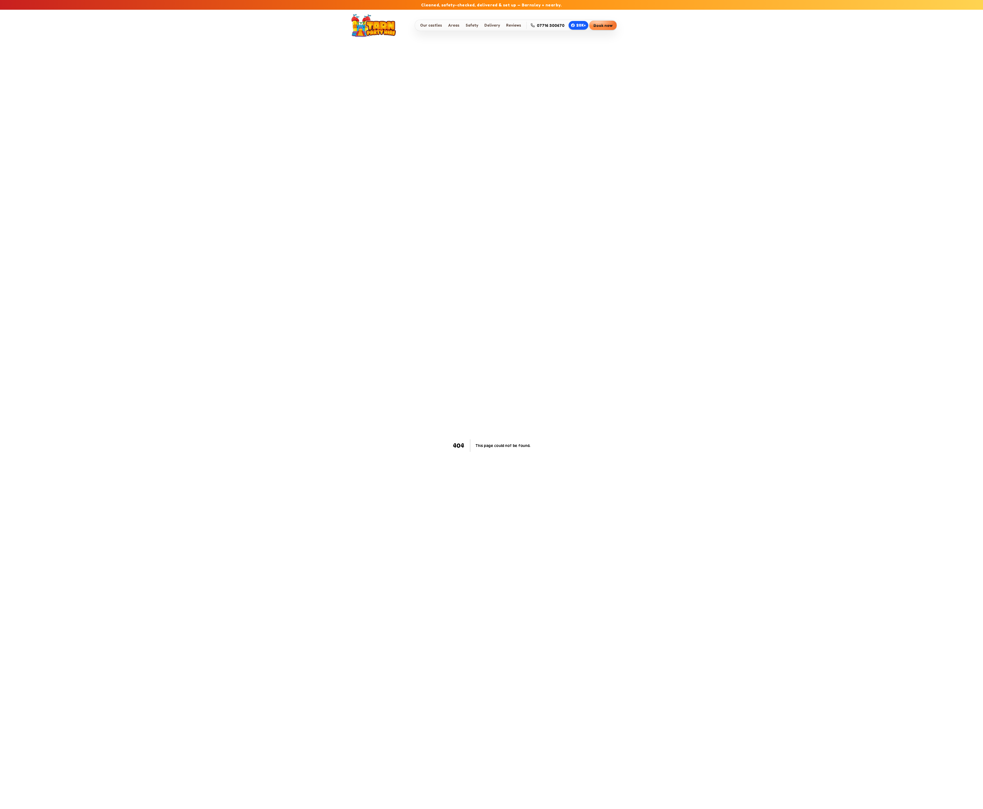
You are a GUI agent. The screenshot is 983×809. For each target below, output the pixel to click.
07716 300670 (550, 25)
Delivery (492, 25)
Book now (603, 25)
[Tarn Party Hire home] (372, 25)
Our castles (431, 25)
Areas (454, 25)
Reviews (513, 25)
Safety (472, 25)
